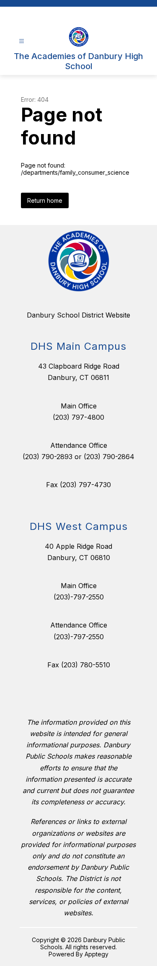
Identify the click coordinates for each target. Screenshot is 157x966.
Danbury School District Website (78, 315)
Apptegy (96, 954)
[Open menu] (21, 41)
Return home (44, 200)
